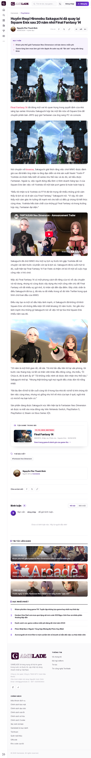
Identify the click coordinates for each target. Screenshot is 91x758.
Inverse (30, 169)
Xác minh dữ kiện (17, 724)
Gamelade (14, 13)
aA (81, 29)
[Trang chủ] (3, 9)
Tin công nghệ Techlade (61, 668)
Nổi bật (72, 506)
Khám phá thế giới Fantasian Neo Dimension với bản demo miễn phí (45, 45)
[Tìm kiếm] (3, 15)
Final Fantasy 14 (19, 107)
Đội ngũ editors (58, 661)
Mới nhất (82, 506)
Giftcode (14, 740)
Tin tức (54, 665)
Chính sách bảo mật (18, 704)
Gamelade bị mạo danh (19, 728)
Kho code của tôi (17, 743)
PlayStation (25, 13)
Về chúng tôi (57, 657)
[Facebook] (59, 29)
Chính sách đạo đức (18, 708)
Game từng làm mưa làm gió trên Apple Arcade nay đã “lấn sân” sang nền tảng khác (49, 50)
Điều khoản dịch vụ (18, 700)
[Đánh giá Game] (3, 20)
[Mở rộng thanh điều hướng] (3, 754)
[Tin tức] (3, 25)
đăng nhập (31, 512)
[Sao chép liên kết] (69, 29)
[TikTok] (18, 687)
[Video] (3, 35)
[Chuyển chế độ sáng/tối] (60, 4)
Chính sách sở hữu (18, 716)
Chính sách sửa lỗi (18, 712)
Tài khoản (14, 732)
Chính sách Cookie (18, 720)
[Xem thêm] (3, 41)
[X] (64, 29)
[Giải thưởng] (3, 30)
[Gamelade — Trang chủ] (3, 3)
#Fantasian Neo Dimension (22, 459)
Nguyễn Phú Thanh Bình (27, 28)
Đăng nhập (69, 4)
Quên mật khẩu (16, 736)
